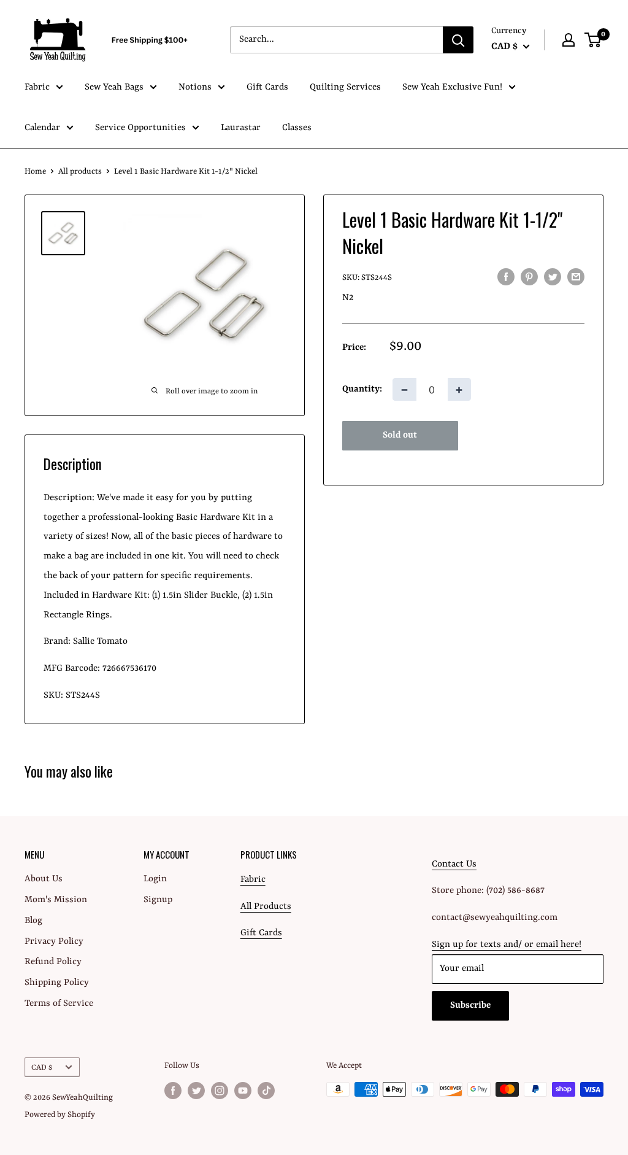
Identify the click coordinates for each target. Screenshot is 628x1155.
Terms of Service (59, 1004)
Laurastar (241, 128)
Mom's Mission (56, 900)
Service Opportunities (140, 128)
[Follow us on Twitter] (196, 1090)
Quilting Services (345, 87)
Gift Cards (267, 87)
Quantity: (362, 389)
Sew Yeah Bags (114, 87)
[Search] (458, 39)
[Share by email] (575, 277)
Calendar (42, 128)
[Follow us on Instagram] (219, 1090)
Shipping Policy (57, 983)
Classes (297, 128)
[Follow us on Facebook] (173, 1090)
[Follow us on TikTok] (266, 1090)
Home (35, 171)
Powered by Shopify (60, 1114)
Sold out (400, 435)
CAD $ (41, 1067)
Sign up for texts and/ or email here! (506, 945)
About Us (44, 879)
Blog (33, 921)
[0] (593, 40)
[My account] (568, 40)
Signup (158, 900)
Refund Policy (53, 962)
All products (80, 171)
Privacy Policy (54, 942)
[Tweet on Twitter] (552, 277)
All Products (265, 907)
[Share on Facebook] (506, 277)
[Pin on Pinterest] (529, 277)
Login (155, 879)
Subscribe (470, 1005)
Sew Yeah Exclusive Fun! (452, 87)
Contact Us (454, 864)
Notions (195, 87)
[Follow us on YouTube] (242, 1090)
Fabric (37, 87)
